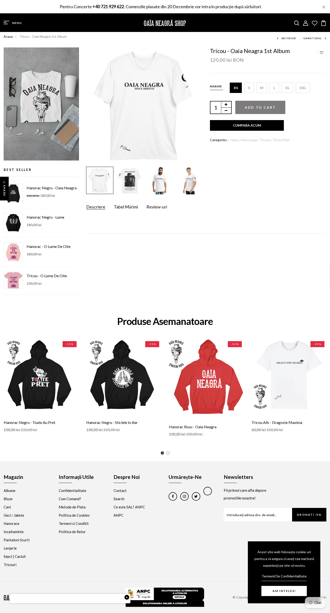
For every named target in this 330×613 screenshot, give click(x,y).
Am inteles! (284, 591)
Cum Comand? (70, 499)
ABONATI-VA (309, 514)
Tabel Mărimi (126, 206)
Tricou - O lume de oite (47, 275)
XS (236, 88)
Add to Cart (260, 107)
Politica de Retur (72, 531)
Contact (120, 490)
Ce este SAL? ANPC (129, 507)
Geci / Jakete (14, 515)
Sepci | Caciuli (15, 556)
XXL (303, 88)
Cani (7, 507)
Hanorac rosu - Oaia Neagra (192, 426)
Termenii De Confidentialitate (284, 576)
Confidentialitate (72, 490)
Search (119, 499)
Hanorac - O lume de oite (49, 246)
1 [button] (163, 454)
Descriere (95, 206)
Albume (9, 490)
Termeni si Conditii (73, 523)
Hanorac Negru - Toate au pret (29, 422)
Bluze (8, 499)
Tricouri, (265, 140)
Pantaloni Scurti (16, 540)
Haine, (235, 140)
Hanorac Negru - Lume (45, 217)
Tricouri (10, 564)
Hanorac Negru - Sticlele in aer (112, 422)
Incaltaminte (14, 531)
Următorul (312, 38)
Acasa (8, 36)
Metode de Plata (72, 507)
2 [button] (169, 454)
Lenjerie (10, 548)
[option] (144, 105)
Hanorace (11, 523)
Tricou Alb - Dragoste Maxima (276, 422)
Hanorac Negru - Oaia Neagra (52, 187)
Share (4, 190)
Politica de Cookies (74, 515)
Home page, (250, 140)
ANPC (118, 515)
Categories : (219, 140)
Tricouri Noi (281, 140)
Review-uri (156, 206)
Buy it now (247, 125)
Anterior (288, 38)
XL (287, 88)
